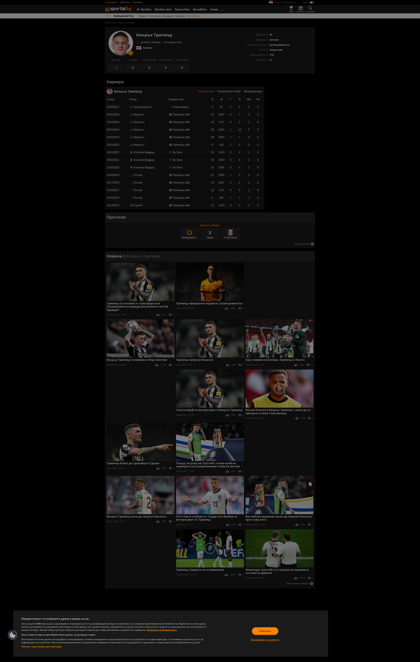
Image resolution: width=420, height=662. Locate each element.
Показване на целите (265, 639)
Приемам (265, 631)
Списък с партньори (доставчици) (41, 646)
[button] (12, 635)
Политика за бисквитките (162, 629)
